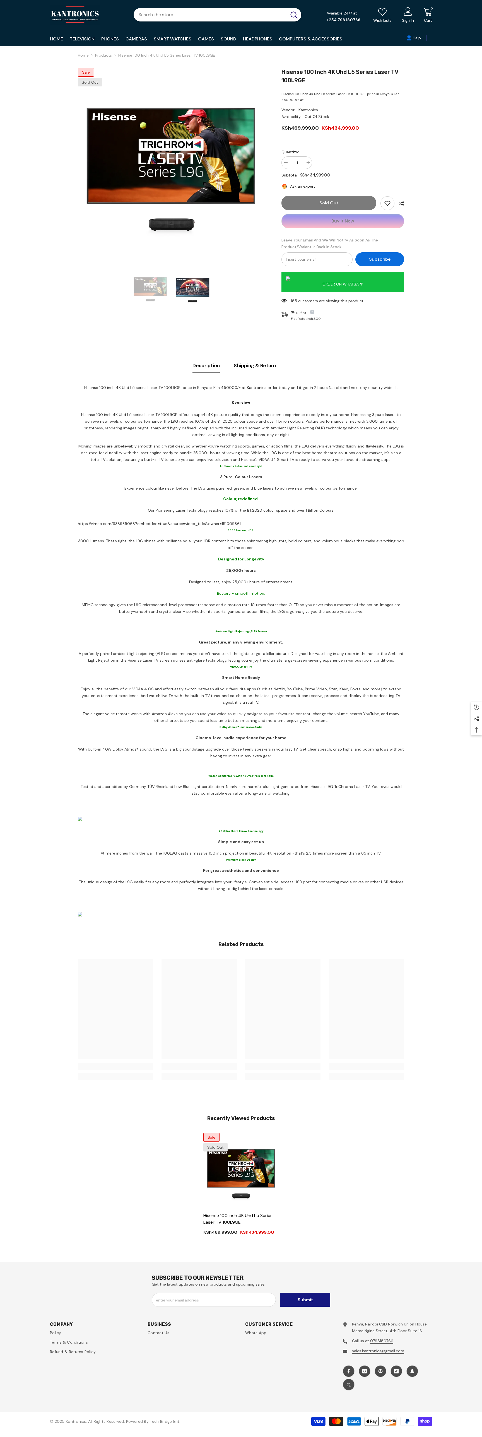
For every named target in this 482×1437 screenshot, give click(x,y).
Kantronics (308, 109)
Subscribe (380, 259)
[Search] (217, 14)
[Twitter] (349, 1384)
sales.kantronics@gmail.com (378, 1350)
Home (83, 55)
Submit (305, 1300)
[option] (171, 161)
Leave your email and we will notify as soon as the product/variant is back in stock (329, 243)
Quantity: (290, 151)
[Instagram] (364, 1371)
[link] (387, 203)
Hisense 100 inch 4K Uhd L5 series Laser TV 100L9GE (238, 1219)
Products (103, 55)
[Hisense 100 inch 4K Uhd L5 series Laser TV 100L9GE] (241, 1170)
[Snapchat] (412, 1371)
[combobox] (210, 14)
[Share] (399, 203)
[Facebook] (349, 1371)
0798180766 (381, 1340)
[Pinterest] (380, 1371)
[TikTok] (396, 1371)
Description (206, 365)
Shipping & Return (255, 365)
